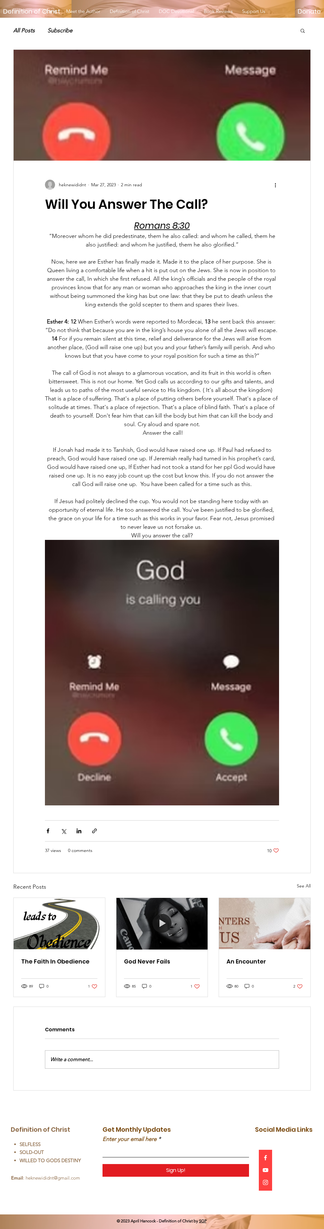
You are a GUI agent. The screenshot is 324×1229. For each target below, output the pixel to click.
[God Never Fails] (162, 923)
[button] (303, 30)
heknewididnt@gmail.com (53, 1178)
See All (304, 886)
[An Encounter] (264, 923)
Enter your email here (130, 1139)
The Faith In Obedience (55, 961)
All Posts (24, 30)
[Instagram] (265, 1182)
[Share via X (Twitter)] (63, 831)
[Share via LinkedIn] (79, 831)
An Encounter (246, 961)
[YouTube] (265, 1170)
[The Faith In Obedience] (59, 923)
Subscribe (59, 30)
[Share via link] (94, 831)
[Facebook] (265, 1157)
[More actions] (275, 185)
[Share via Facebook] (48, 831)
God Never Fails (147, 961)
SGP (203, 1221)
